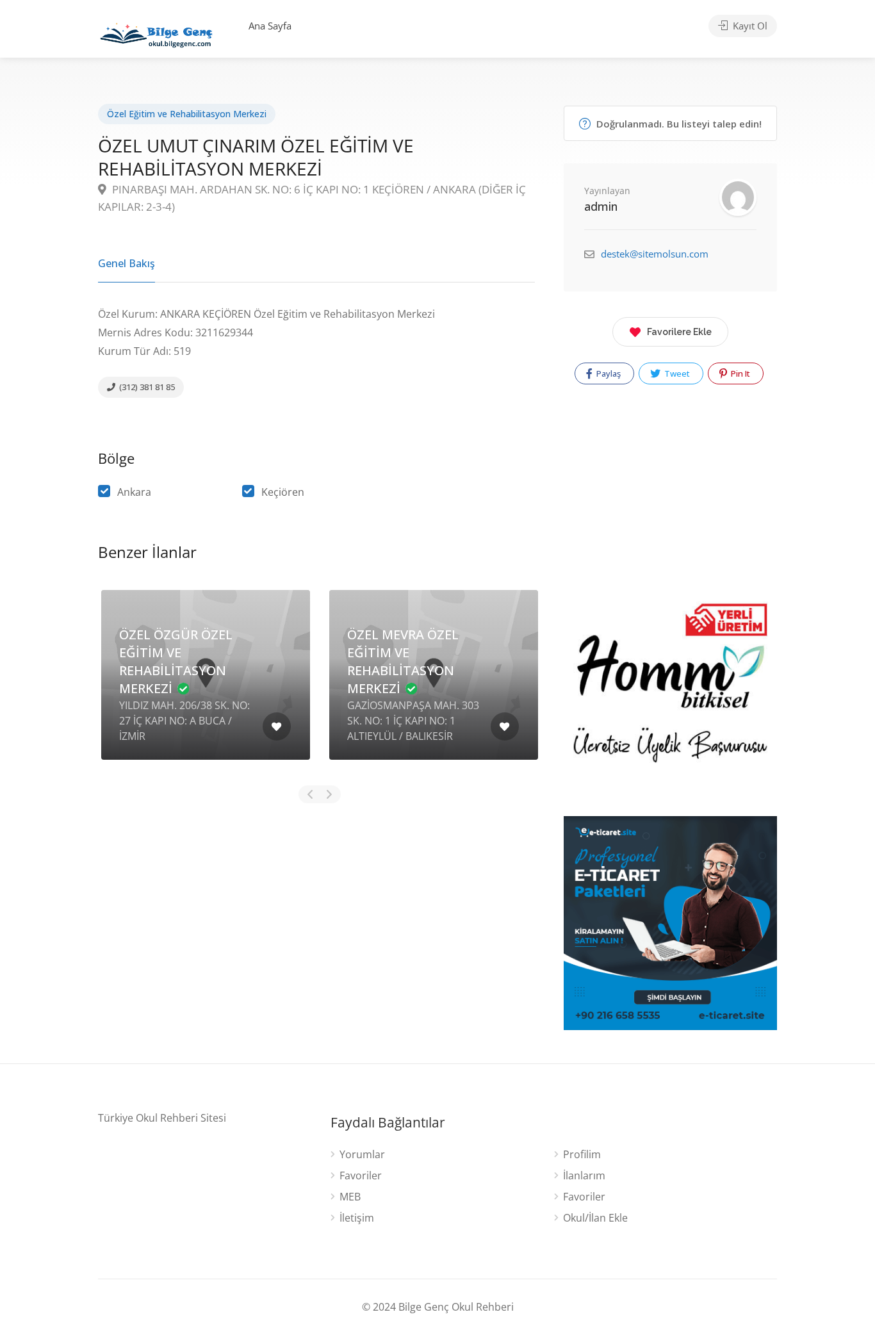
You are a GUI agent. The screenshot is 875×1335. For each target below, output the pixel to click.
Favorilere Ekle (679, 332)
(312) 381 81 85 (146, 387)
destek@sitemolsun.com (654, 253)
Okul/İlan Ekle (595, 1218)
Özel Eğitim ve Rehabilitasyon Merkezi (186, 114)
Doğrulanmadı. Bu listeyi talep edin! (678, 123)
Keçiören (282, 492)
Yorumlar (362, 1154)
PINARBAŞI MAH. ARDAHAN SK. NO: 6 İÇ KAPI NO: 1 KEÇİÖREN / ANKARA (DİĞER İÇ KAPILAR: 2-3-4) (312, 198)
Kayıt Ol (748, 25)
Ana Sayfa (270, 25)
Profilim (582, 1154)
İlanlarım (584, 1176)
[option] (206, 684)
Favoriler (360, 1176)
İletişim (356, 1218)
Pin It (739, 373)
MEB (350, 1197)
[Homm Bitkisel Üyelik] (670, 698)
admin (600, 206)
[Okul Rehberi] (156, 32)
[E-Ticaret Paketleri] (670, 922)
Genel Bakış (126, 263)
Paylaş (607, 373)
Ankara (134, 492)
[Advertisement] (316, 916)
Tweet (676, 373)
